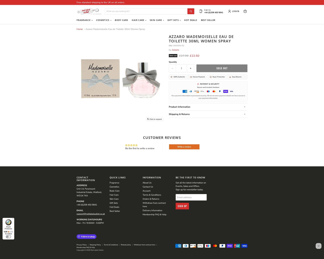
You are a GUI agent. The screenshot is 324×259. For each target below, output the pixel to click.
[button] (234, 11)
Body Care (121, 20)
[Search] (190, 11)
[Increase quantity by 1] (190, 68)
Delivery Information (152, 210)
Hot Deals (190, 20)
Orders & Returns (151, 198)
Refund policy (126, 245)
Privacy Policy (82, 245)
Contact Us (148, 186)
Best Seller (208, 20)
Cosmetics (103, 20)
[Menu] (12, 219)
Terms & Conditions (152, 194)
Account (146, 190)
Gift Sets (173, 20)
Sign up (182, 206)
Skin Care (156, 20)
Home (80, 29)
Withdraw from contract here (144, 245)
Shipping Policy (95, 245)
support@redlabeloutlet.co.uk (91, 213)
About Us (147, 182)
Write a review (184, 146)
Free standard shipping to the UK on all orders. (101, 2)
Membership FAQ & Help (154, 214)
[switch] (8, 236)
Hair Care (138, 20)
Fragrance (84, 20)
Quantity (173, 62)
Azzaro (175, 49)
